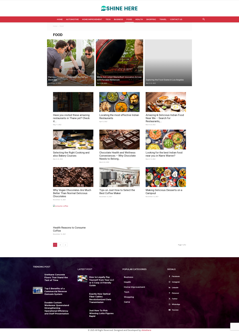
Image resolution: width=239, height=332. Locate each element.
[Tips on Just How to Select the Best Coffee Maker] (119, 177)
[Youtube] (169, 310)
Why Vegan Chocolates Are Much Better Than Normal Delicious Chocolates (72, 193)
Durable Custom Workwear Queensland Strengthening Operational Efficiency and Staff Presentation (56, 308)
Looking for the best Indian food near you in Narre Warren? (164, 154)
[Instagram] (169, 282)
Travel (163, 19)
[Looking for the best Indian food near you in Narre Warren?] (166, 139)
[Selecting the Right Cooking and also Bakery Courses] (73, 139)
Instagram (176, 282)
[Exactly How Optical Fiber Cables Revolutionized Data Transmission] (82, 295)
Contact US (176, 19)
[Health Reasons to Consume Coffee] (73, 215)
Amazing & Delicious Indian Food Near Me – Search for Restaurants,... (165, 118)
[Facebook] (169, 276)
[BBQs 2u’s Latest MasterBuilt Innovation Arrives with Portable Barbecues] (119, 62)
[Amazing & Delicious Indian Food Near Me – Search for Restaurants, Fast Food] (166, 102)
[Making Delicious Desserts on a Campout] (166, 177)
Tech (108, 19)
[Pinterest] (169, 293)
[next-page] (65, 245)
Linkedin (175, 288)
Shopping (151, 19)
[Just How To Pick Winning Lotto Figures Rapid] (82, 312)
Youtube (175, 310)
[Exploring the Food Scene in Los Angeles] (168, 62)
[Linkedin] (169, 287)
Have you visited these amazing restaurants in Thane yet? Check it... (71, 118)
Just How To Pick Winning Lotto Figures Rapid (101, 313)
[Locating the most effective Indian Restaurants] (119, 102)
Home (60, 19)
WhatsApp (176, 304)
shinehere (146, 330)
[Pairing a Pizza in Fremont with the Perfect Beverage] (70, 62)
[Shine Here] (119, 8)
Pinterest (175, 293)
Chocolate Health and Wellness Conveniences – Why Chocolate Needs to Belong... (117, 155)
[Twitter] (169, 299)
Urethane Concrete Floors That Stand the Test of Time (56, 277)
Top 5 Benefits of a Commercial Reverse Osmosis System (55, 291)
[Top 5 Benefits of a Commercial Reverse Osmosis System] (38, 290)
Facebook (176, 276)
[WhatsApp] (169, 304)
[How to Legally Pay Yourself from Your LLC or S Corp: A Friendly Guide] (82, 278)
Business (118, 19)
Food (129, 19)
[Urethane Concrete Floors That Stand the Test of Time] (38, 276)
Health (139, 19)
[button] (204, 19)
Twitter (175, 299)
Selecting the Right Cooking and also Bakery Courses (71, 154)
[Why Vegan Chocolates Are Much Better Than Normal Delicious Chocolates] (73, 177)
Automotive (72, 19)
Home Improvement (92, 19)
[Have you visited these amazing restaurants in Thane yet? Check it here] (73, 102)
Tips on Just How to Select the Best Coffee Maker (117, 192)
